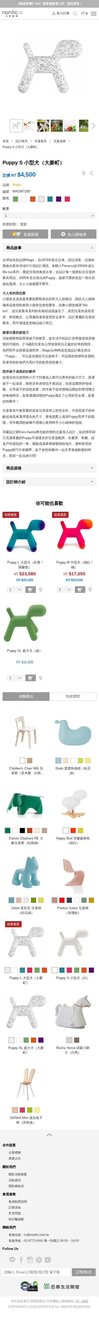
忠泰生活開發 (61, 1286)
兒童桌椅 (60, 141)
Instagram (29, 1260)
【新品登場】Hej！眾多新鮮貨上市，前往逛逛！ (49, 3)
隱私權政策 (16, 1186)
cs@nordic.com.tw (36, 1235)
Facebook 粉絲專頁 (21, 1260)
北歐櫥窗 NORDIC (13, 13)
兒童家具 (41, 141)
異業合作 (15, 1158)
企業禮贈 (15, 1152)
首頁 (6, 141)
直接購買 (31, 234)
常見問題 (15, 1213)
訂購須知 (15, 1207)
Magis (16, 185)
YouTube (47, 1260)
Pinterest (38, 1260)
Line (12, 1260)
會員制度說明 (18, 1201)
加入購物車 (77, 234)
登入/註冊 (63, 13)
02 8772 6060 (33, 1240)
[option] (49, 67)
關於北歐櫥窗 (18, 1174)
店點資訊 (15, 1180)
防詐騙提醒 (16, 1219)
